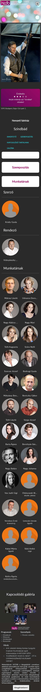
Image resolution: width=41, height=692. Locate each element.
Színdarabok (7, 639)
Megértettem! (21, 687)
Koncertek (6, 641)
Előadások (7, 635)
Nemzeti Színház (20, 120)
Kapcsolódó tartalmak (18, 142)
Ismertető (11, 137)
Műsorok (6, 637)
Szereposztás (26, 137)
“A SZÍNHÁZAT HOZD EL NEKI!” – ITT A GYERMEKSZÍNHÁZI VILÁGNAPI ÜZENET (21, 658)
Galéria (10, 148)
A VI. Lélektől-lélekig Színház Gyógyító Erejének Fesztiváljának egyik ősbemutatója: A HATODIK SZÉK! (20, 650)
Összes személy (28, 635)
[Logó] (20, 628)
